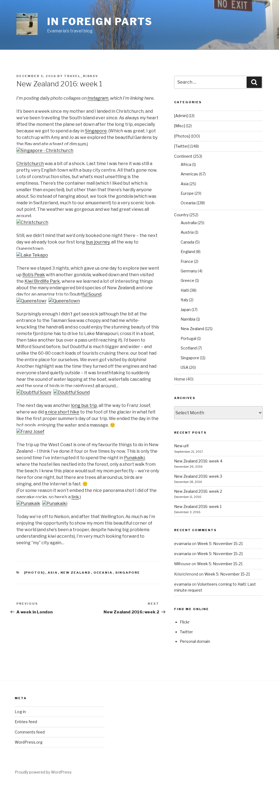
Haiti (185, 290)
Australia (189, 222)
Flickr (185, 622)
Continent (183, 156)
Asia (53, 572)
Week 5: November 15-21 (220, 543)
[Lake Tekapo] (32, 255)
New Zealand (75, 572)
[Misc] (179, 125)
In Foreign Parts (100, 22)
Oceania (103, 572)
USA (184, 367)
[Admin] (181, 115)
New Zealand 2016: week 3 (198, 476)
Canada (187, 242)
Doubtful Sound (85, 294)
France (187, 261)
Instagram (97, 98)
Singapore (96, 130)
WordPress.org (29, 742)
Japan (186, 309)
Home (179, 379)
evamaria (182, 543)
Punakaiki (134, 457)
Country (181, 214)
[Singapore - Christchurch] (44, 150)
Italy (184, 299)
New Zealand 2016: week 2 (198, 491)
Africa (186, 164)
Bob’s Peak (33, 274)
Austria (187, 232)
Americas (189, 174)
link (75, 497)
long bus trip (84, 405)
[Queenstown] (32, 300)
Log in (20, 711)
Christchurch (30, 163)
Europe (187, 193)
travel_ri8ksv (81, 76)
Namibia (188, 319)
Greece (187, 280)
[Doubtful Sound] (34, 392)
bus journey (98, 242)
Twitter (186, 631)
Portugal (188, 338)
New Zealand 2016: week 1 (198, 506)
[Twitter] (181, 146)
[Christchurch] (32, 222)
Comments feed (30, 732)
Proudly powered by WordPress (43, 772)
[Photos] (34, 572)
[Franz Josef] (30, 431)
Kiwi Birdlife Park (42, 281)
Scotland (189, 348)
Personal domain (195, 641)
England (188, 251)
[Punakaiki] (28, 503)
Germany (189, 271)
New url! (181, 445)
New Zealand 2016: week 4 (198, 461)
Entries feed (26, 721)
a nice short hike (62, 412)
